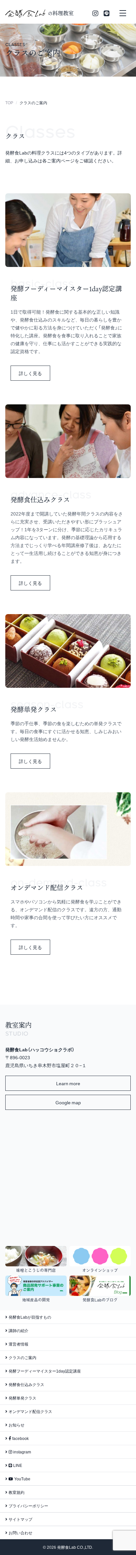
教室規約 (16, 1492)
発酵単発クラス (22, 1398)
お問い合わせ (20, 1533)
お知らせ (16, 1425)
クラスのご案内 (22, 1357)
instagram (21, 1452)
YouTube (21, 1479)
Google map (68, 1102)
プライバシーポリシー (28, 1506)
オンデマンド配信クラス (30, 1411)
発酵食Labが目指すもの (30, 1317)
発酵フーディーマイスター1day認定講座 (45, 1371)
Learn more (68, 1083)
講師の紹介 (18, 1330)
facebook (20, 1438)
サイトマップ (20, 1519)
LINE (17, 1465)
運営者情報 (18, 1344)
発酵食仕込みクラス (26, 1384)
